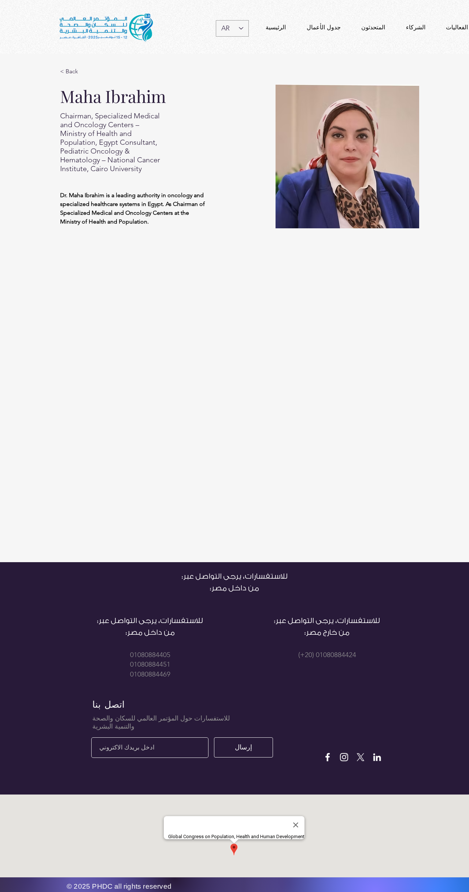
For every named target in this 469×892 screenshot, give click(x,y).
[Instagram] (344, 757)
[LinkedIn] (377, 757)
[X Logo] (360, 757)
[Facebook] (327, 757)
